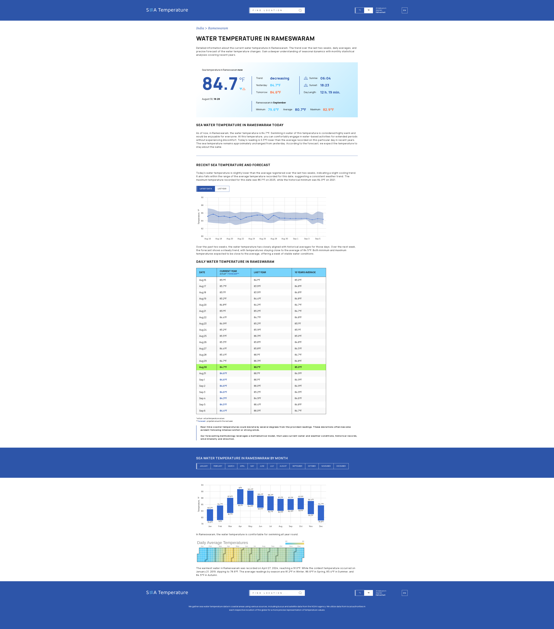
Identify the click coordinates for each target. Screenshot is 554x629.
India (200, 28)
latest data (206, 188)
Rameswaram (218, 28)
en (404, 593)
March (231, 466)
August (283, 466)
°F (368, 10)
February (218, 466)
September (297, 466)
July (272, 466)
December (341, 466)
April (242, 466)
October (312, 466)
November (326, 466)
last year (222, 188)
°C (360, 10)
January (204, 466)
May (252, 466)
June (262, 466)
